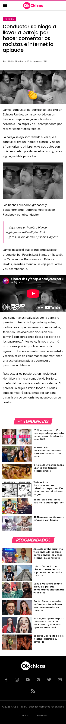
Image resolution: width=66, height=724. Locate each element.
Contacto (24, 715)
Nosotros (42, 715)
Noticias (9, 18)
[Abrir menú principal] (5, 5)
